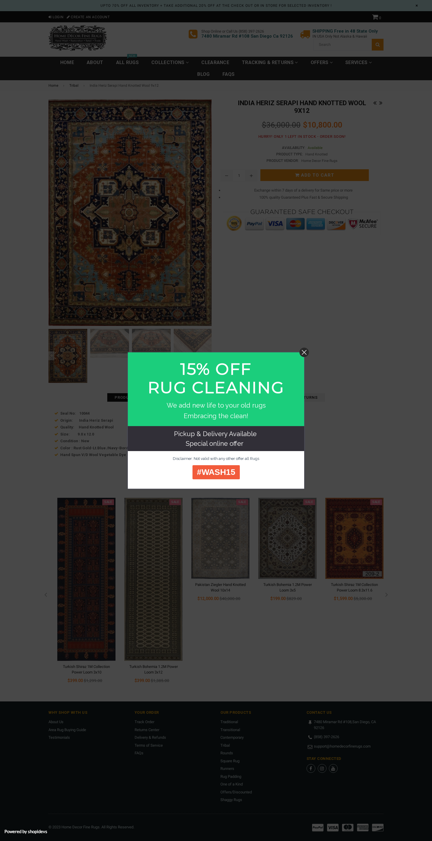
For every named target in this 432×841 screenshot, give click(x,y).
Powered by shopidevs (25, 831)
